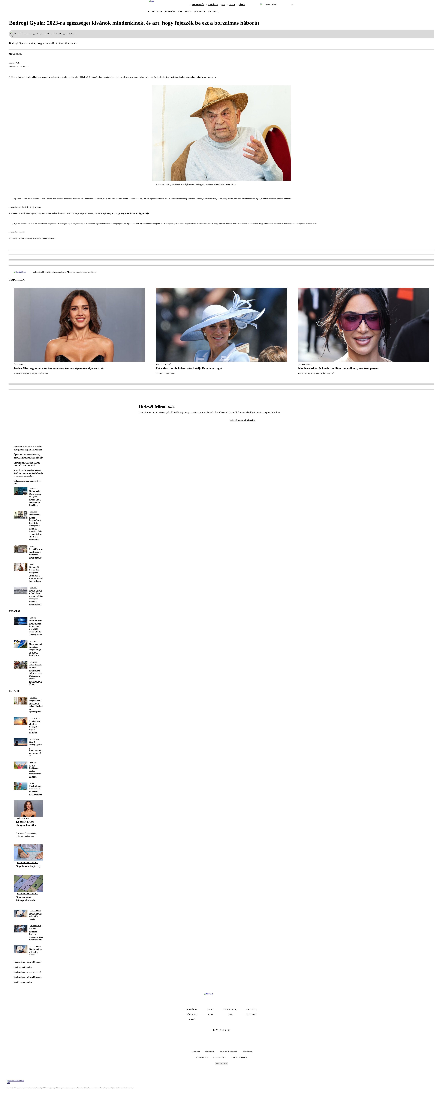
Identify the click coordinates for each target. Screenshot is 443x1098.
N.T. (18, 63)
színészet (50, 70)
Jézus (32, 564)
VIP (179, 11)
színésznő (23, 818)
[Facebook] (215, 1037)
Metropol (71, 272)
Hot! (36, 238)
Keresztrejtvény (27, 862)
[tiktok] (284, 5)
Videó (192, 1019)
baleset (33, 641)
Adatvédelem (247, 1051)
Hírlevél (213, 11)
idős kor (33, 762)
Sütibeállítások (221, 1064)
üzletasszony (19, 364)
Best (210, 1014)
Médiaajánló (209, 1051)
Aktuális (157, 11)
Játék (242, 4)
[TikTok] (221, 1037)
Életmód (170, 11)
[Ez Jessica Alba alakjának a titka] (28, 829)
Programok (230, 1009)
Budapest (33, 488)
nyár (32, 783)
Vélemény (192, 1014)
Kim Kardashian (305, 364)
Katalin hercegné (163, 364)
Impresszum (195, 1051)
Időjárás (213, 4)
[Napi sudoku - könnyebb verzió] (28, 904)
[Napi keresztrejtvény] (28, 870)
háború (63, 70)
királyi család (36, 926)
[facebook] (283, 5)
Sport (188, 11)
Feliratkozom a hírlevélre (242, 420)
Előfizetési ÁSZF (219, 1057)
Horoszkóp (198, 4)
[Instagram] (228, 1037)
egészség (36, 70)
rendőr (33, 618)
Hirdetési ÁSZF (202, 1057)
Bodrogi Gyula (19, 70)
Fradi (232, 4)
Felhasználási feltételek (228, 1051)
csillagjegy (35, 718)
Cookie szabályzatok (239, 1057)
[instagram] (285, 5)
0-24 (223, 4)
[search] (292, 4)
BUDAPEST (199, 11)
